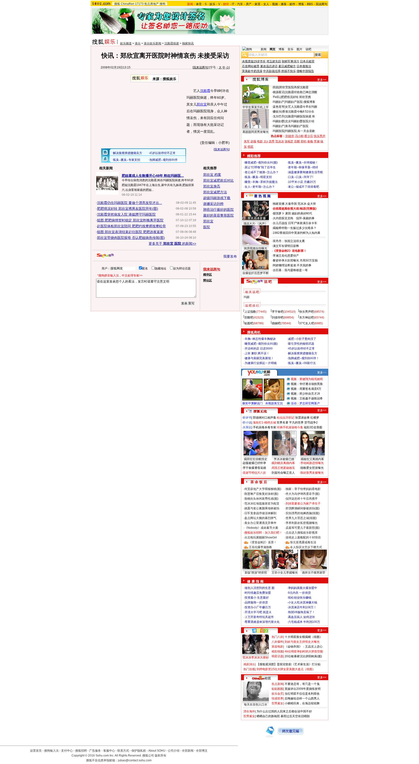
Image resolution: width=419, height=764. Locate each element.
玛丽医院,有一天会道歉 (300, 131)
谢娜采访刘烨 (213, 204)
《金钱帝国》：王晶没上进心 (303, 646)
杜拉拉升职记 (285, 417)
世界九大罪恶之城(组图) (301, 518)
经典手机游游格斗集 (290, 427)
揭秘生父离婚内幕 (312, 459)
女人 (266, 4)
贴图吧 (248, 323)
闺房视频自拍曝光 (255, 248)
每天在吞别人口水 (255, 704)
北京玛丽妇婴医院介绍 (299, 121)
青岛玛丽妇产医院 (296, 126)
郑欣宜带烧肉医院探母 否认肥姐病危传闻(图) (131, 238)
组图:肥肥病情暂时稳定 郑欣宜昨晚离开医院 (130, 220)
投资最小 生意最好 (257, 597)
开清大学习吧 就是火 (258, 612)
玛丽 (247, 297)
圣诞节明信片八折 (254, 472)
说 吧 (268, 282)
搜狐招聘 (81, 750)
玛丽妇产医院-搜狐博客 (300, 102)
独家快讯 (188, 43)
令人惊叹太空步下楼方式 (306, 547)
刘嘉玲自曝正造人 (283, 472)
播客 (284, 4)
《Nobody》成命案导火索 (261, 527)
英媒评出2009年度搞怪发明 (303, 689)
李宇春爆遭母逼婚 (254, 468)
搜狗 (162, 4)
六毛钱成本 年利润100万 (304, 622)
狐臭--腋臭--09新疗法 (302, 363)
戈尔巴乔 (278, 116)
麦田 (288, 213)
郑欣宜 (202, 104)
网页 (272, 49)
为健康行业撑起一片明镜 (261, 363)
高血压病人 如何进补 (301, 617)
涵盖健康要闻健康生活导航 (305, 172)
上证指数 (250, 311)
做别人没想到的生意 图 (259, 588)
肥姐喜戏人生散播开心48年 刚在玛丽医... (153, 176)
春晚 (310, 141)
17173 (139, 4)
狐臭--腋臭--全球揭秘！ (303, 162)
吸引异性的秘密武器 (301, 343)
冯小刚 (299, 136)
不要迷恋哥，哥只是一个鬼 (302, 684)
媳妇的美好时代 (302, 213)
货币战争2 (311, 422)
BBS (310, 4)
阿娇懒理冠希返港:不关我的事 (292, 265)
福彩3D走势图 (313, 427)
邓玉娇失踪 (273, 61)
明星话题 (277, 656)
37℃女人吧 (306, 323)
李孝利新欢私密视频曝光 (302, 523)
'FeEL (276, 97)
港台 (138, 43)
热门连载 (249, 669)
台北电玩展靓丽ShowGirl (260, 537)
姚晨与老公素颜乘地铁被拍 (261, 508)
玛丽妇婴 (278, 121)
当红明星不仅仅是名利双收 (302, 693)
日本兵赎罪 (307, 61)
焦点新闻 (277, 684)
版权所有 (160, 755)
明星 (250, 146)
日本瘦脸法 (304, 66)
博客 (301, 4)
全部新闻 (187, 750)
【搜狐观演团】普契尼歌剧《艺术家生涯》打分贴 (289, 664)
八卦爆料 (277, 641)
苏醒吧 (248, 317)
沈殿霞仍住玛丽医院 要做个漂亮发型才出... (129, 203)
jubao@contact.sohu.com (135, 760)
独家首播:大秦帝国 (285, 203)
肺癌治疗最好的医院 (218, 209)
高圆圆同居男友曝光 (255, 132)
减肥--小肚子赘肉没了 (302, 339)
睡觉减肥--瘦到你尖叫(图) (261, 162)
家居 (257, 4)
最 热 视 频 (262, 196)
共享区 (247, 427)
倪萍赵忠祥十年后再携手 (302, 498)
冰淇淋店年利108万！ (302, 607)
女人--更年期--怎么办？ (260, 186)
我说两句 (321, 4)
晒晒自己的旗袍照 (268, 716)
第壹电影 (277, 646)
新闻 (263, 49)
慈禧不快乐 (288, 71)
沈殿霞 (205, 91)
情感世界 (277, 698)
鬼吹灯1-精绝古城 (264, 422)
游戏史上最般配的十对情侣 (303, 537)
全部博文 (202, 750)
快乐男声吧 (306, 311)
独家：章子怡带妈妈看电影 (303, 489)
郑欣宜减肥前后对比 (218, 180)
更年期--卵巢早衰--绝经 (303, 167)
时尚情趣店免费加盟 (258, 592)
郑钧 (303, 141)
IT (233, 4)
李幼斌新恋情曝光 (312, 463)
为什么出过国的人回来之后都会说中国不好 (284, 711)
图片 (299, 49)
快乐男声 (319, 136)
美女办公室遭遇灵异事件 (260, 523)
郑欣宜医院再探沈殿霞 (293, 87)
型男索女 (277, 703)
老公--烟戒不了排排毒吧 (303, 186)
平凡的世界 (296, 422)
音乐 (290, 49)
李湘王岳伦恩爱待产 (286, 255)
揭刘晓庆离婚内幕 (283, 463)
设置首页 (36, 750)
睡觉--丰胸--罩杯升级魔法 (261, 182)
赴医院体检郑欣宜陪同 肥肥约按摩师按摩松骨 (131, 226)
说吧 (308, 49)
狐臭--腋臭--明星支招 (258, 177)
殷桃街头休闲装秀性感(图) (261, 498)
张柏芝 (289, 141)
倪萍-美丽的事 (305, 218)
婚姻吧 (276, 323)
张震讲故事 (302, 417)
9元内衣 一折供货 (299, 592)
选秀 (271, 141)
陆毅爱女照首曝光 (312, 468)
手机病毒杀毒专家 (264, 427)
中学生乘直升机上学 (255, 107)
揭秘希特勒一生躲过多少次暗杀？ (294, 228)
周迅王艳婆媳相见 (283, 468)
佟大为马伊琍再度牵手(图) (303, 494)
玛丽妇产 (278, 102)
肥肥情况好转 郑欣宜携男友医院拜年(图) (127, 209)
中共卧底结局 (272, 71)
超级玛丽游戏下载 (216, 198)
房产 (249, 4)
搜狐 (117, 4)
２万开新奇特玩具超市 (259, 617)
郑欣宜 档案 (212, 175)
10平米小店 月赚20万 (302, 182)
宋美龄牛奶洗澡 (252, 71)
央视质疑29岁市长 (254, 61)
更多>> (321, 79)
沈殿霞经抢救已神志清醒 (301, 92)
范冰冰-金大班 (307, 203)
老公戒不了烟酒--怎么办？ (262, 172)
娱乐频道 (126, 43)
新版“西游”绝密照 (256, 572)
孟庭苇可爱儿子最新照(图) (303, 527)
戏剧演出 (249, 664)
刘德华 (289, 136)
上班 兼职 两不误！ (257, 353)
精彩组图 (277, 651)
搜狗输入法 (51, 750)
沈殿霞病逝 (171, 43)
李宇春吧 (277, 311)
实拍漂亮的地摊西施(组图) (303, 513)
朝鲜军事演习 (290, 61)
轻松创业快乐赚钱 (299, 597)
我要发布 (230, 256)
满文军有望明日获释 (286, 246)
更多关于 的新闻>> (172, 243)
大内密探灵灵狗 (283, 218)
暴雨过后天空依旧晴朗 (295, 716)
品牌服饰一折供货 (256, 602)
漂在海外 (249, 711)
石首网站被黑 (250, 66)
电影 (260, 141)
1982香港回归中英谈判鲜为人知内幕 (296, 233)
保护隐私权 (138, 750)
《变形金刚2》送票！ (263, 542)
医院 (206, 227)
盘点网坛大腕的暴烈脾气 (260, 518)
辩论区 (207, 280)
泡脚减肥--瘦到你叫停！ (303, 358)
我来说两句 (200, 67)
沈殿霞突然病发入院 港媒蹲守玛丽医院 (126, 214)
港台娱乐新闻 (152, 43)
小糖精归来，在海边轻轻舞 (302, 703)
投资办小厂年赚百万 (258, 607)
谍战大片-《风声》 (255, 223)
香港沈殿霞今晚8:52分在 (298, 111)
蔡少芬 (308, 136)
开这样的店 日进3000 (259, 348)
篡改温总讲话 (269, 66)
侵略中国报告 (305, 71)
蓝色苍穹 (278, 106)
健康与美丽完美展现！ (259, 358)
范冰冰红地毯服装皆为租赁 (261, 503)
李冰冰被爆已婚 (284, 459)
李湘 (317, 141)
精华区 (207, 274)
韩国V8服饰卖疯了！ (301, 612)
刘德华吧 (277, 317)
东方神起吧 (306, 317)
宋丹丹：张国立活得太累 (289, 241)
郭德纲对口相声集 (264, 417)
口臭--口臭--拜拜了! (300, 177)
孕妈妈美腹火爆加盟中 (302, 588)
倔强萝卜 (278, 213)
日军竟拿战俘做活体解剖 (260, 513)
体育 (199, 4)
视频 (275, 4)
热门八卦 (277, 637)
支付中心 (67, 750)
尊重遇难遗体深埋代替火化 (262, 622)
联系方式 (123, 750)
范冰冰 (279, 141)
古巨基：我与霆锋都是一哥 (290, 270)
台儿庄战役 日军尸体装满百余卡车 (295, 223)
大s (266, 141)
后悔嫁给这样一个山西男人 (302, 698)
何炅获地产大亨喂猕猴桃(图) (262, 489)
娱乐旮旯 (277, 693)
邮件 (292, 4)
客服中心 (109, 750)
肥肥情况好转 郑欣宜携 (296, 97)
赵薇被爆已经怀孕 (254, 463)
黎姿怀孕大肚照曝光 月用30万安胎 (295, 260)
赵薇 (253, 141)
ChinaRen (127, 4)
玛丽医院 (278, 131)
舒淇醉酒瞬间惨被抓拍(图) (303, 508)
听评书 (247, 417)
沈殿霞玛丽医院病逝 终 (300, 116)
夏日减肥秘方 (287, 66)
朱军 (247, 141)
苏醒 (297, 141)
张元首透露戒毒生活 (303, 542)
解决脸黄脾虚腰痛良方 (302, 353)
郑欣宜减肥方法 (215, 192)
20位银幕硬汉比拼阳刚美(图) (303, 656)
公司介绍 (173, 750)
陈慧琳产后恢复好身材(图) (261, 494)
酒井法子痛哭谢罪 (313, 572)
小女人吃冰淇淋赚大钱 (302, 602)
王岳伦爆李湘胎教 (260, 547)
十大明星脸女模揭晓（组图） (303, 637)
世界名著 (282, 422)
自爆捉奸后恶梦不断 (255, 273)
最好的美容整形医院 (218, 215)
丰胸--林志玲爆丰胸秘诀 (260, 339)
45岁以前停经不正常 (301, 348)
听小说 (247, 422)
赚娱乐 (277, 111)
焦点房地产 (151, 4)
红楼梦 (314, 417)
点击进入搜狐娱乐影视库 (302, 532)
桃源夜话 (278, 92)
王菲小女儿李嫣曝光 (285, 572)
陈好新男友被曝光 (312, 472)
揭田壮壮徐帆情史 (255, 459)
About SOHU (156, 750)
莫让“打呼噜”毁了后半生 (260, 167)
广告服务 (95, 750)
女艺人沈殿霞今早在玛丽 (301, 106)
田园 (276, 87)
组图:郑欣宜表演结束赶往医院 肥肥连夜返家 (130, 232)
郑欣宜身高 (211, 186)
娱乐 (212, 4)
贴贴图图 (277, 689)
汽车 (240, 4)
